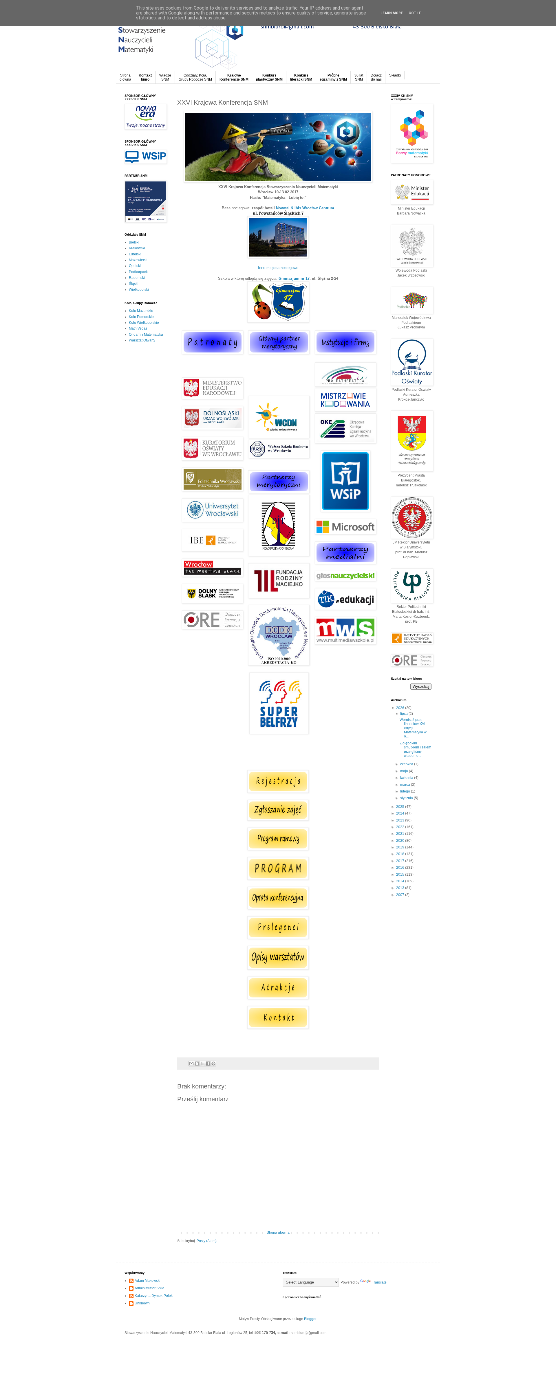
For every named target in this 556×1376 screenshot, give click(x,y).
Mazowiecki (138, 260)
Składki (395, 75)
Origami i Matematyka (146, 334)
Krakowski (137, 248)
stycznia (407, 798)
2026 (400, 708)
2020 (400, 841)
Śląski (133, 284)
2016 (400, 868)
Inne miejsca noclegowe (278, 268)
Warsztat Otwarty (142, 340)
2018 (400, 854)
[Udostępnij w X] (202, 1063)
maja (404, 771)
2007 (400, 895)
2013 (400, 888)
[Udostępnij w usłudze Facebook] (208, 1063)
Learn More (392, 13)
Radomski (137, 278)
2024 (400, 813)
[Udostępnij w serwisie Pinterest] (213, 1063)
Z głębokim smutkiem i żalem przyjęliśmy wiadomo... (415, 749)
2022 (400, 827)
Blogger (310, 1319)
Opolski (135, 266)
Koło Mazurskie (141, 311)
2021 (400, 834)
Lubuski (135, 254)
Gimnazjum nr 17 (294, 278)
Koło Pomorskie (141, 317)
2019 (400, 847)
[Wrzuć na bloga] (197, 1063)
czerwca (407, 764)
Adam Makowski (147, 1281)
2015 (400, 875)
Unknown (142, 1303)
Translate (379, 1282)
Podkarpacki (139, 272)
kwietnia (407, 778)
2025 (400, 807)
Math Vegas (138, 328)
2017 (400, 861)
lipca (404, 714)
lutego (405, 791)
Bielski (134, 242)
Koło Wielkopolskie (144, 323)
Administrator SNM (149, 1288)
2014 (400, 881)
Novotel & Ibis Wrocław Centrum (305, 208)
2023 (400, 820)
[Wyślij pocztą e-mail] (191, 1063)
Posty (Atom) (207, 1241)
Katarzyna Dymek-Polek (154, 1296)
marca (405, 785)
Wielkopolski (139, 290)
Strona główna (278, 1232)
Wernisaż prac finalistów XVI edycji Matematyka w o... (413, 728)
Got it (415, 13)
